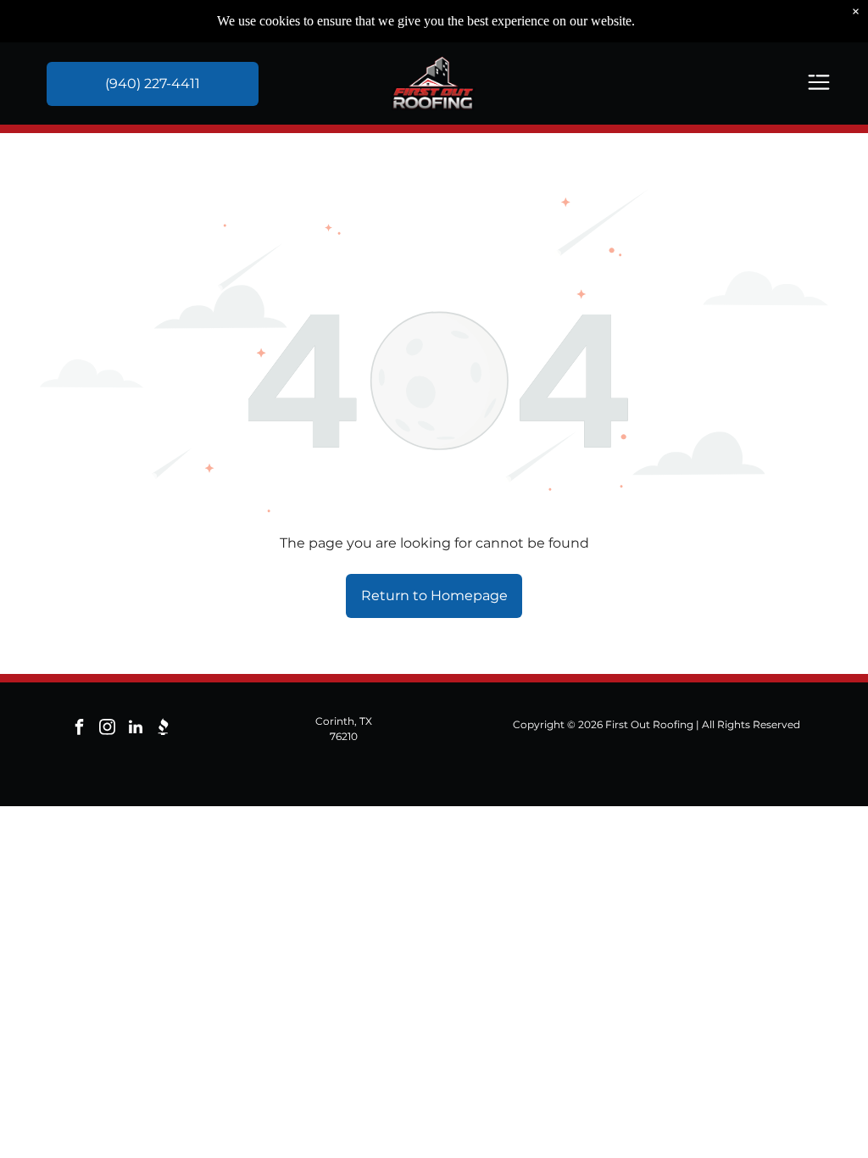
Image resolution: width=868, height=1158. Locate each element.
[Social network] (163, 729)
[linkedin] (135, 729)
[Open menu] (819, 83)
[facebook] (80, 729)
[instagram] (108, 729)
